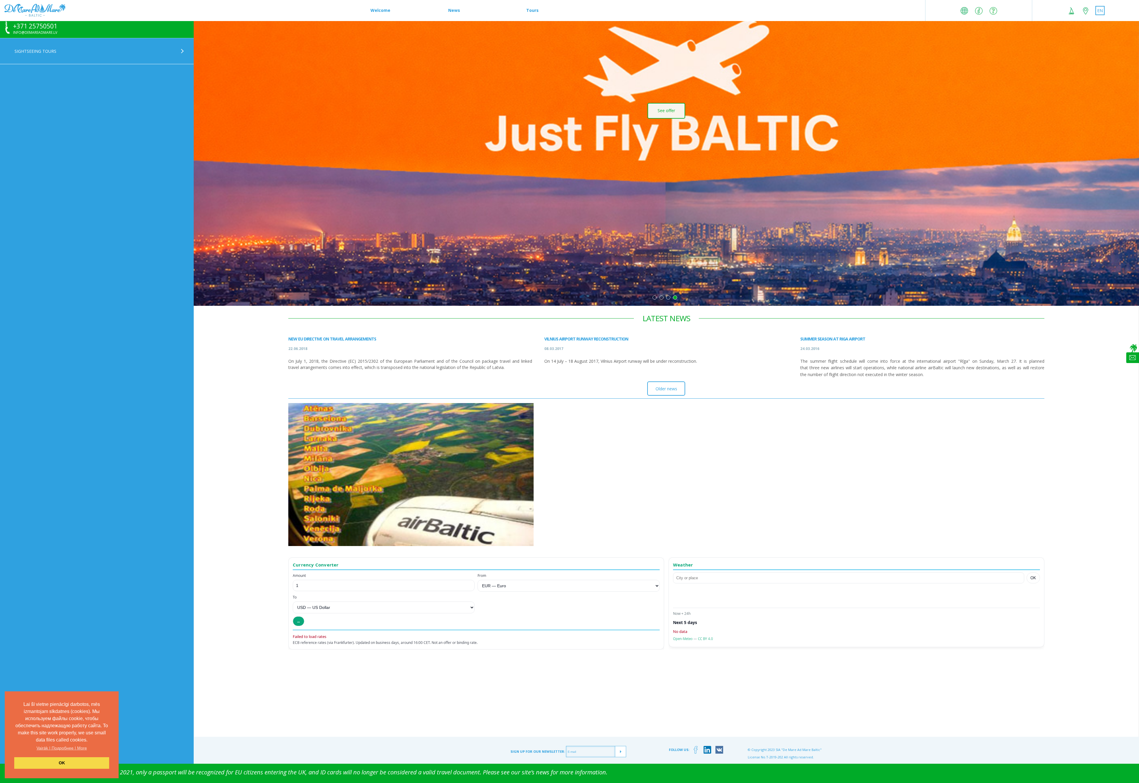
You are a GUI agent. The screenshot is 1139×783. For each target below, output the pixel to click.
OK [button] (62, 762)
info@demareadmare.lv (35, 32)
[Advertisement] (666, 695)
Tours (532, 10)
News (454, 10)
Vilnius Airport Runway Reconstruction (586, 339)
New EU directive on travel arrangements (332, 339)
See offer (666, 132)
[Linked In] (708, 750)
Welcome (380, 10)
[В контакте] (719, 750)
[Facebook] (696, 750)
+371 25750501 (35, 26)
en (1100, 10)
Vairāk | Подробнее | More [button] (61, 748)
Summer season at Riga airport (832, 339)
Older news (666, 388)
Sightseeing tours (35, 51)
